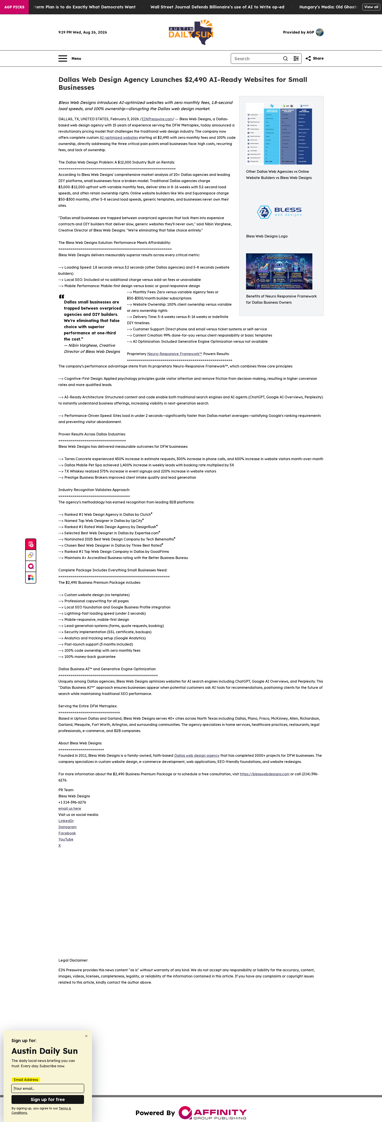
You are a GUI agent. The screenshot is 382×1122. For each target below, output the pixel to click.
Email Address (26, 1079)
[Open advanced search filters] (296, 58)
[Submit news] (31, 544)
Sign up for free (48, 1099)
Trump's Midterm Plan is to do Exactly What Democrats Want (73, 6)
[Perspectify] (31, 555)
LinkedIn (66, 821)
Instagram (67, 827)
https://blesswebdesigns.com (264, 774)
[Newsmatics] (31, 577)
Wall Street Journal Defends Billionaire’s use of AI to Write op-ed (217, 6)
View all (371, 7)
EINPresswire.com (157, 119)
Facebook (67, 833)
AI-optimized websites (119, 137)
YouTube (65, 839)
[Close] (86, 1036)
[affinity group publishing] (31, 566)
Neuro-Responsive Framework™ (174, 354)
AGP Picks (14, 7)
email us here (69, 808)
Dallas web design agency (197, 755)
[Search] (285, 58)
